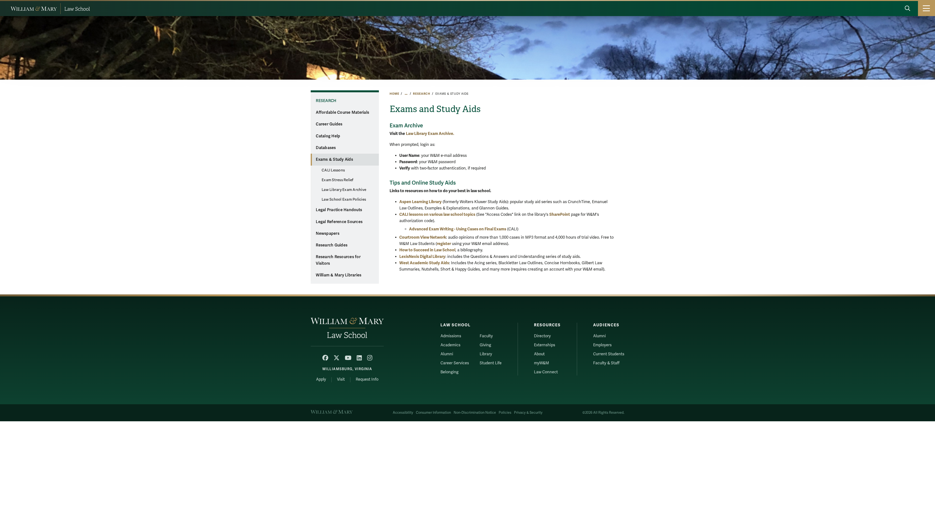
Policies (505, 413)
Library (486, 354)
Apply (321, 379)
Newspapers (327, 233)
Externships (544, 345)
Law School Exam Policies (344, 199)
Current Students (608, 354)
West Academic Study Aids (424, 262)
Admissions (450, 336)
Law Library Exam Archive (344, 190)
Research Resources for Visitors (338, 260)
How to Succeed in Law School (427, 250)
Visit (341, 379)
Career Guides (329, 124)
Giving (485, 345)
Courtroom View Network (422, 237)
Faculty (486, 336)
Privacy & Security (528, 413)
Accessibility (403, 413)
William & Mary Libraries (338, 275)
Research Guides (331, 245)
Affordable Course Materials (342, 112)
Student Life (491, 363)
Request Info (367, 379)
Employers (602, 345)
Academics (450, 345)
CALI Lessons (333, 170)
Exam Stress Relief (338, 180)
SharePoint (559, 214)
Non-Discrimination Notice (475, 413)
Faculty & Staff (606, 363)
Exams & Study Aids (334, 159)
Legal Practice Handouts (339, 209)
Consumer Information (433, 413)
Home (394, 94)
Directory (542, 336)
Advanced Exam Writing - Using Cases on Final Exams (457, 229)
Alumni (446, 354)
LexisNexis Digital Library (422, 256)
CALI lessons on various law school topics (437, 214)
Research (421, 94)
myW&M (541, 363)
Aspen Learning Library (420, 201)
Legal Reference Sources (339, 221)
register (444, 243)
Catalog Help (328, 136)
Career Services (454, 363)
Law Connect (546, 372)
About (539, 354)
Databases (326, 147)
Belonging (449, 372)
